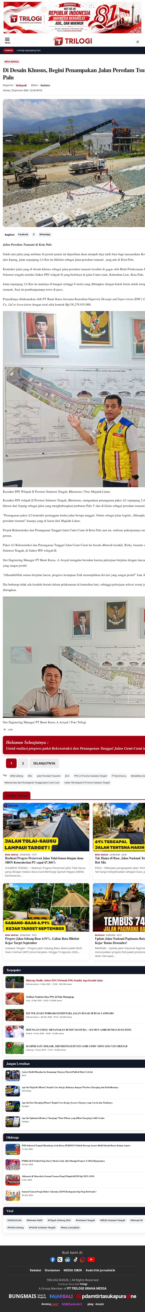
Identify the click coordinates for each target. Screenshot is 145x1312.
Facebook (23, 234)
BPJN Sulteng (16, 775)
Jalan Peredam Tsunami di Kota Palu (27, 244)
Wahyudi (21, 85)
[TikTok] (75, 1259)
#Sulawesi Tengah (85, 1220)
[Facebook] (52, 1259)
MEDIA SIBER (73, 1270)
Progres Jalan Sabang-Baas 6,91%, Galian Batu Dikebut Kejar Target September (42, 940)
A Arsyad (63, 560)
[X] (59, 1259)
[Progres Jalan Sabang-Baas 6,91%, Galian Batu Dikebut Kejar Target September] (46, 907)
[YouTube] (91, 1259)
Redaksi (35, 1270)
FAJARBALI (61, 1296)
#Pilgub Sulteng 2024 (59, 1220)
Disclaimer (52, 1270)
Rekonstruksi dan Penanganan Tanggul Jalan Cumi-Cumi (48, 530)
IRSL (30, 775)
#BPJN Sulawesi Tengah (112, 1220)
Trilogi (83, 1284)
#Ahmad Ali (136, 1220)
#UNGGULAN (14, 1220)
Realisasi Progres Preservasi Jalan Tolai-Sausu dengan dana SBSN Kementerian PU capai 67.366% (44, 860)
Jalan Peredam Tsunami (48, 775)
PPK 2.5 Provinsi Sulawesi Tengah (90, 775)
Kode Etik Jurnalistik (100, 1270)
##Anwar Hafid (34, 1220)
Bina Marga (12, 61)
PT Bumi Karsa (52, 299)
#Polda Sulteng (15, 1227)
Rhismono (74, 500)
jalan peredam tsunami (76, 269)
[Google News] (68, 1259)
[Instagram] (82, 1259)
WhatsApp (44, 234)
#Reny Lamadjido (70, 1227)
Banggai (100, 935)
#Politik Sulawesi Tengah (42, 1227)
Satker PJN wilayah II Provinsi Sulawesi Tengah (87, 782)
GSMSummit (72, 1304)
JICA (67, 775)
